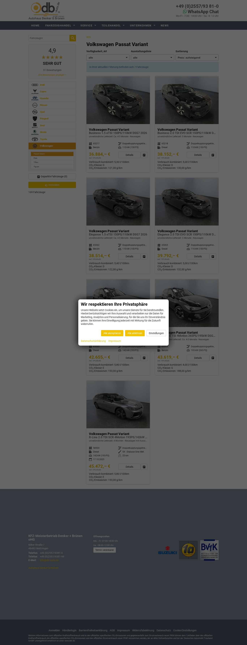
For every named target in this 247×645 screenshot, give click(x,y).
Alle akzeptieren (112, 333)
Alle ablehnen (134, 333)
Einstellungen (156, 333)
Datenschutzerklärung (93, 340)
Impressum (114, 340)
